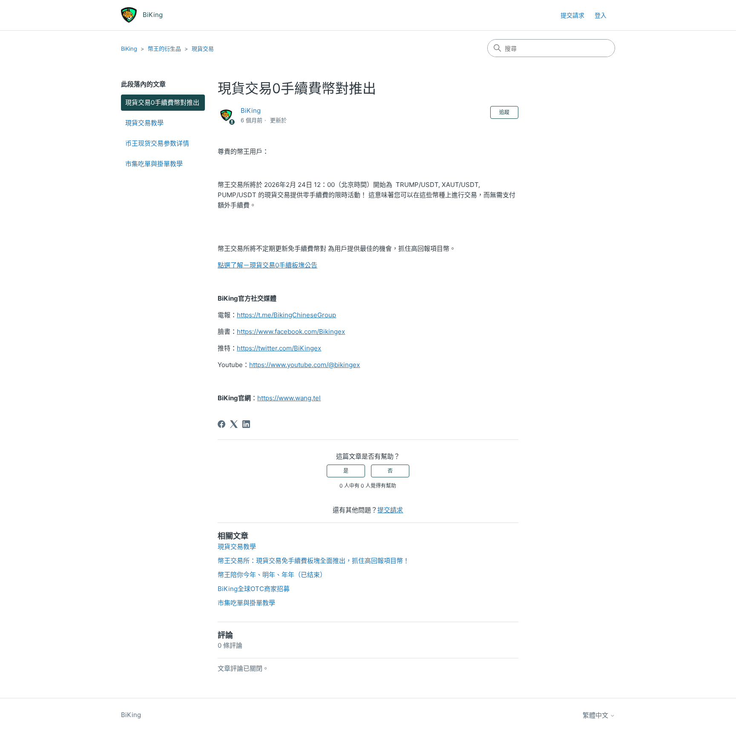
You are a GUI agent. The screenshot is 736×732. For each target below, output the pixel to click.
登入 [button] (601, 15)
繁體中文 (596, 715)
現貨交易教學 (144, 123)
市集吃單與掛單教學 (154, 164)
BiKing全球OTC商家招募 (254, 589)
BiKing (129, 48)
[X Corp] (234, 424)
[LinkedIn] (246, 424)
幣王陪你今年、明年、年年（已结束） (272, 575)
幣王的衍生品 (164, 48)
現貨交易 (203, 48)
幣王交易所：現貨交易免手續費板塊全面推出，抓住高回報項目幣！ (313, 561)
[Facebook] (221, 424)
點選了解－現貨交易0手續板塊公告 (267, 265)
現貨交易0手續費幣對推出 (162, 102)
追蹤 (504, 112)
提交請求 (572, 15)
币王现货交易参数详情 (157, 143)
